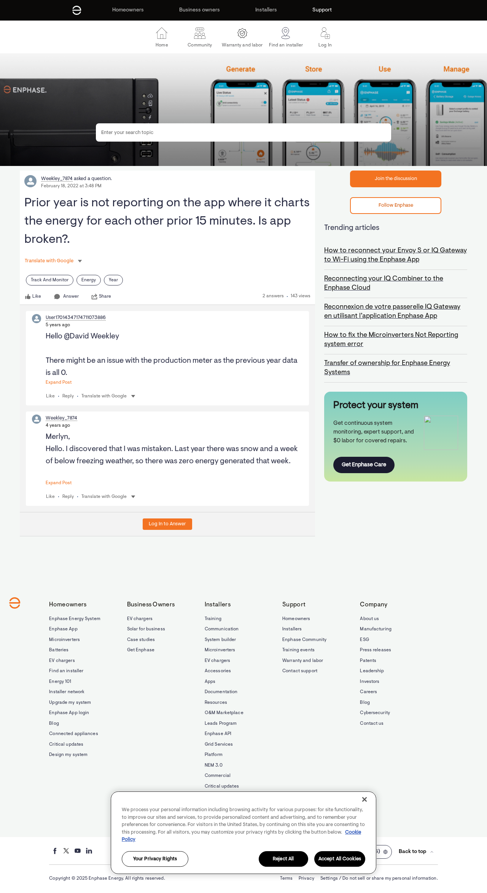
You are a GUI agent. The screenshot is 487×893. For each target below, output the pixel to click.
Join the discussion (396, 178)
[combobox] (243, 132)
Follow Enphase (396, 205)
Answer (71, 296)
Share (105, 296)
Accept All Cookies (339, 858)
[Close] (364, 799)
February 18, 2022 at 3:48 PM (71, 186)
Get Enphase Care (364, 465)
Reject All (283, 858)
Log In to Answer (167, 523)
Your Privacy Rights (155, 858)
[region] (243, 832)
